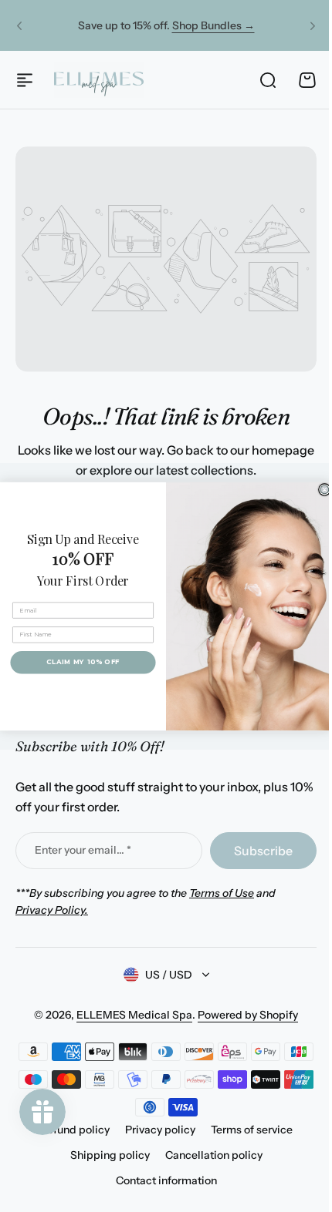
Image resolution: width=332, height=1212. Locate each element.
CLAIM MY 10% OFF (77, 662)
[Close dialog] (318, 489)
